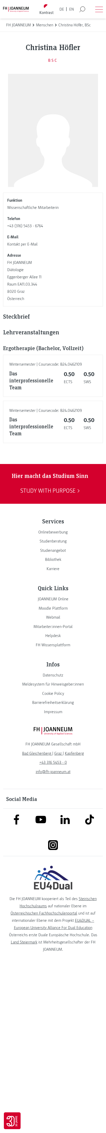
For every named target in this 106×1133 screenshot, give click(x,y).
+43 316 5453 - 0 (53, 762)
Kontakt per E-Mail (22, 244)
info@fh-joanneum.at (53, 771)
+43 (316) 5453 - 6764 (25, 226)
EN (71, 9)
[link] (53, 532)
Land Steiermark (24, 942)
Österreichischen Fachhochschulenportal (44, 913)
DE (61, 9)
